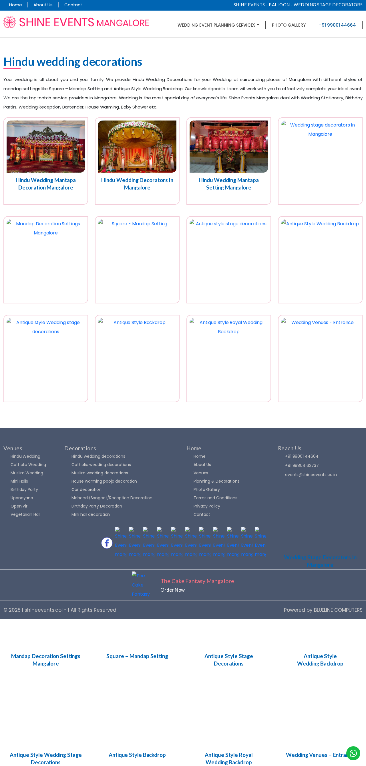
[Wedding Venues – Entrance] (320, 358)
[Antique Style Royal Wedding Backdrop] (228, 358)
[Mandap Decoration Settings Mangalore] (45, 259)
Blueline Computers (338, 610)
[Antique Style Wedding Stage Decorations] (45, 358)
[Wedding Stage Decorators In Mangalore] (320, 161)
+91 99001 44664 (302, 456)
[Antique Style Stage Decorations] (228, 259)
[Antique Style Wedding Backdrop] (320, 259)
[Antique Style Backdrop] (137, 358)
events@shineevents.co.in (311, 474)
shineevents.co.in (45, 610)
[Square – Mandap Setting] (137, 259)
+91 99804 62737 (302, 465)
